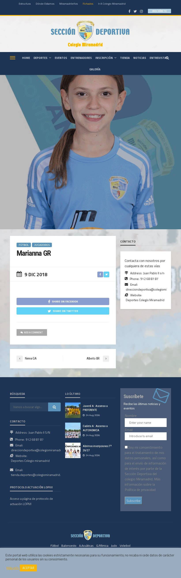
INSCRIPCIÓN (104, 58)
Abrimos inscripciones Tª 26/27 (97, 448)
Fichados (88, 4)
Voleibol (125, 545)
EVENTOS (61, 58)
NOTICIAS (139, 58)
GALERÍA (94, 69)
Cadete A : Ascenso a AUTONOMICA (95, 428)
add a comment (33, 332)
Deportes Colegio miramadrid (30, 460)
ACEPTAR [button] (28, 568)
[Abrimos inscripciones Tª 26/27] (73, 450)
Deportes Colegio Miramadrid (145, 300)
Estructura (25, 4)
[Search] (167, 57)
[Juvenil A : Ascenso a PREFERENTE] (73, 410)
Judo (114, 545)
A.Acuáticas (86, 545)
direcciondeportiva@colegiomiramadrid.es (39, 450)
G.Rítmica (102, 545)
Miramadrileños (68, 4)
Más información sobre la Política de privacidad (142, 484)
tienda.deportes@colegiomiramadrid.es (37, 474)
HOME (26, 58)
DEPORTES (40, 58)
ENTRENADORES (81, 58)
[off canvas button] (12, 57)
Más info (13, 568)
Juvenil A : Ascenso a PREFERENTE (95, 408)
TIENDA (125, 58)
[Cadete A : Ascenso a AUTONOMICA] (73, 430)
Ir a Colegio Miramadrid (112, 4)
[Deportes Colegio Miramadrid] (90, 33)
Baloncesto (68, 545)
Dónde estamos (45, 4)
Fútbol (55, 545)
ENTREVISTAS (159, 58)
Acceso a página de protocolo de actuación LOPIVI (31, 501)
